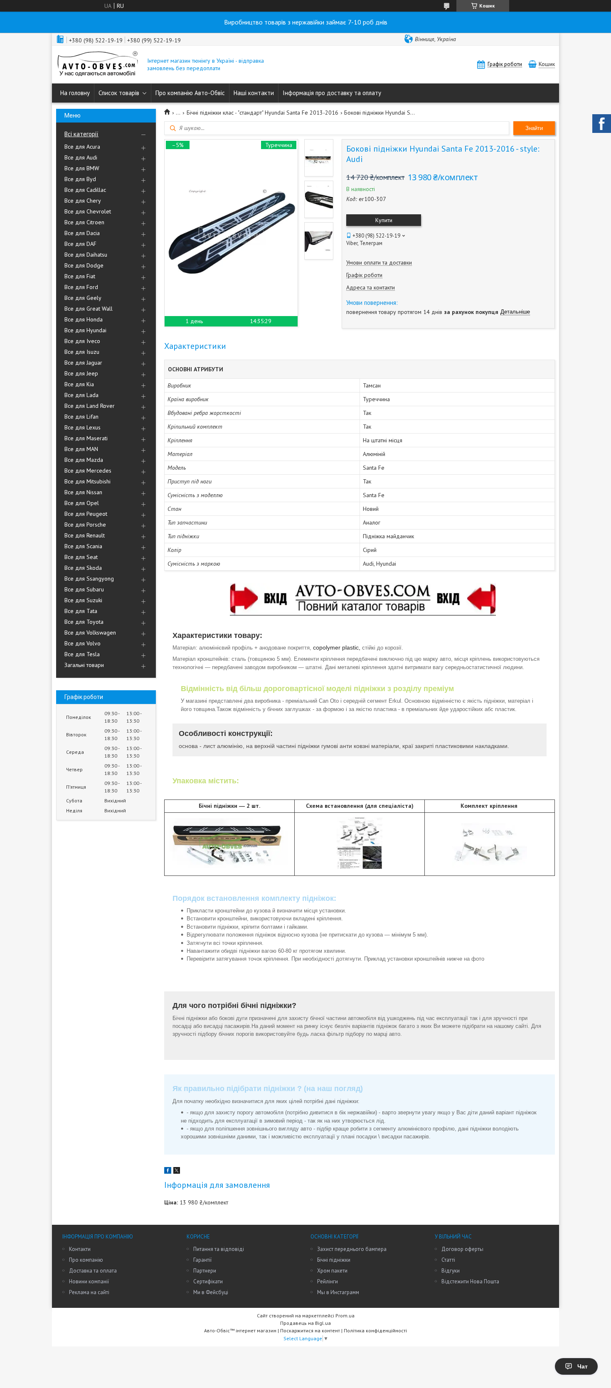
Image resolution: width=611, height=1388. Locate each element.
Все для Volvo (82, 643)
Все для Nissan (83, 492)
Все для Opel (81, 503)
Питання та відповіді (218, 1249)
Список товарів (119, 93)
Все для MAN (81, 449)
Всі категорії (81, 134)
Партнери (204, 1270)
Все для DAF (80, 244)
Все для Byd (80, 179)
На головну (75, 93)
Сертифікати (208, 1281)
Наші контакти (254, 93)
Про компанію (86, 1259)
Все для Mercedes (87, 470)
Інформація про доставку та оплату (332, 93)
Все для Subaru (84, 589)
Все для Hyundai (85, 330)
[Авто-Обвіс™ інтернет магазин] (97, 64)
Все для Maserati (86, 438)
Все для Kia (79, 384)
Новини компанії (89, 1281)
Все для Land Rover (89, 406)
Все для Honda (83, 319)
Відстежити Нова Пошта (470, 1281)
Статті (448, 1259)
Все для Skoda (83, 567)
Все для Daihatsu (85, 254)
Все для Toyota (83, 621)
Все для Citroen (84, 222)
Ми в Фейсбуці (210, 1292)
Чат (582, 1366)
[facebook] (167, 1171)
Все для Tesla (82, 654)
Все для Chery (82, 200)
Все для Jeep (81, 373)
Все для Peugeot (85, 513)
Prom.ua (345, 1315)
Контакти (80, 1249)
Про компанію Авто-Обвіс (190, 93)
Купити (383, 220)
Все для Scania (83, 546)
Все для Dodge (83, 265)
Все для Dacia (82, 233)
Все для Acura (82, 146)
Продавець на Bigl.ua (305, 1323)
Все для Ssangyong (89, 578)
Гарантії (202, 1259)
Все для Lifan (81, 416)
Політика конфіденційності (375, 1330)
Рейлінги (327, 1281)
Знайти (534, 128)
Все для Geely (82, 298)
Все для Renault (84, 535)
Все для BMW (81, 168)
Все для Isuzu (81, 352)
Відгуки (450, 1270)
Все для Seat (81, 557)
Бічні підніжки (333, 1259)
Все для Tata (80, 611)
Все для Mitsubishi (87, 481)
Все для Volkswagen (90, 632)
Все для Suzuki (83, 600)
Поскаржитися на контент (310, 1330)
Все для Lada (81, 395)
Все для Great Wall (88, 308)
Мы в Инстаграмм (338, 1292)
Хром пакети (332, 1270)
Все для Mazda (83, 459)
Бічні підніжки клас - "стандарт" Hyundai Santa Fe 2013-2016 (262, 112)
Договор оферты (462, 1249)
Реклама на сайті (89, 1292)
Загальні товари (84, 665)
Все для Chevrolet (87, 211)
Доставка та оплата (93, 1270)
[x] (176, 1171)
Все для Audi (80, 157)
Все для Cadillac (85, 190)
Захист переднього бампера (352, 1249)
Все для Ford (81, 287)
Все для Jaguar (83, 362)
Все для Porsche (85, 524)
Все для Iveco (82, 341)
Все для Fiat (79, 276)
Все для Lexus (82, 427)
